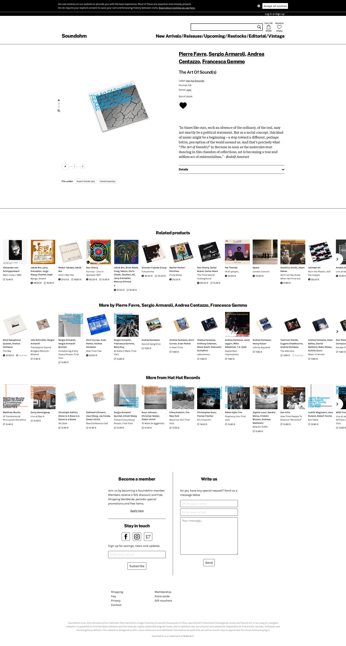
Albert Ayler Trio (233, 412)
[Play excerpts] (65, 166)
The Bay (7, 351)
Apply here (137, 510)
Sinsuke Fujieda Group (154, 267)
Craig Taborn (121, 271)
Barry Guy (119, 347)
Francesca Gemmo (223, 61)
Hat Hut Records (195, 80)
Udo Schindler (38, 340)
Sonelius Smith (288, 267)
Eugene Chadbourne (291, 343)
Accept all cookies (275, 6)
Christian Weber (150, 416)
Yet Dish (62, 423)
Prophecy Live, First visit (235, 418)
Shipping (117, 592)
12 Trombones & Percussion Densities (14, 418)
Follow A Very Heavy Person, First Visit (124, 421)
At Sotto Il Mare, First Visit (125, 353)
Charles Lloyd (45, 274)
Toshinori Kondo (289, 340)
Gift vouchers (163, 600)
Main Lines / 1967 (12, 275)
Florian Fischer (205, 416)
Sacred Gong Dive (151, 344)
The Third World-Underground (206, 277)
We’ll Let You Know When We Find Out (290, 277)
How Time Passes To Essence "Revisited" (291, 418)
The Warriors (287, 351)
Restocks (236, 36)
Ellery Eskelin (176, 412)
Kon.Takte (313, 419)
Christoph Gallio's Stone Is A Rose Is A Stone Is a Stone (68, 416)
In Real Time (176, 347)
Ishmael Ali (314, 267)
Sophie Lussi (260, 412)
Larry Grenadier (122, 278)
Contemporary (107, 181)
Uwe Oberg (92, 416)
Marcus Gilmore (122, 281)
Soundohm (74, 36)
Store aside (162, 596)
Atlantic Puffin (260, 426)
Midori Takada (66, 267)
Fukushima (148, 271)
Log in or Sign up (274, 13)
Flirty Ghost (175, 275)
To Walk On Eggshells (153, 423)
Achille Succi (315, 350)
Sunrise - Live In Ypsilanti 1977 (95, 273)
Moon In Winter (316, 354)
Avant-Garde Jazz (85, 181)
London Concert (261, 271)
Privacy (115, 600)
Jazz (188, 89)
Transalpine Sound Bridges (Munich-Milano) (41, 351)
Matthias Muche (12, 412)
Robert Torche (324, 416)
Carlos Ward (211, 271)
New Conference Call (97, 423)
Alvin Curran (93, 340)
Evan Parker (184, 343)
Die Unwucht (204, 419)
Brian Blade (132, 267)
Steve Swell (203, 347)
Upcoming (214, 36)
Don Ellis (285, 412)
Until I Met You (66, 275)
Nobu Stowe (324, 347)
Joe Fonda (104, 416)
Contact (116, 605)
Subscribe (136, 566)
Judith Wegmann (317, 412)
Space (256, 267)
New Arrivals (168, 36)
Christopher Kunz (206, 412)
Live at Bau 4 (37, 416)
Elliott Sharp (130, 416)
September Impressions (232, 353)
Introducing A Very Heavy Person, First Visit (68, 354)
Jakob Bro (36, 267)
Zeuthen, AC (128, 274)
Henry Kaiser (259, 343)
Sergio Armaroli (227, 54)
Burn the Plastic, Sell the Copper (319, 273)
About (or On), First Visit (179, 421)
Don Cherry (92, 267)
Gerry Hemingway (40, 412)
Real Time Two (93, 351)
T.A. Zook (242, 347)
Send (209, 563)
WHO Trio (341, 412)
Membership (163, 592)
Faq (113, 596)
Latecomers (203, 354)
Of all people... (232, 271)
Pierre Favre (192, 54)
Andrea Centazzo (151, 340)
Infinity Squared (261, 347)
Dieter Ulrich (93, 419)
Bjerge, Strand (38, 278)
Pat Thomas (231, 267)
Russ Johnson (149, 412)
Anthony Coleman (206, 343)
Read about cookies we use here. (177, 7)
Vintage (276, 36)
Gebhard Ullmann (95, 412)
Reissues (192, 36)
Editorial (257, 36)
